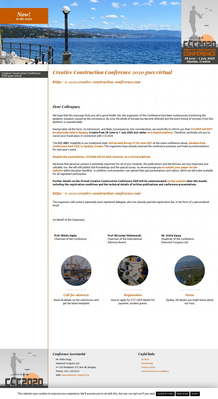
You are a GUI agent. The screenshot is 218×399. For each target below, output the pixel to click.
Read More (182, 394)
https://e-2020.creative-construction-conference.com (96, 81)
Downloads (147, 363)
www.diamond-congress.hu (75, 375)
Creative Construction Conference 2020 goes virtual (21, 74)
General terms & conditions (155, 371)
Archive (145, 359)
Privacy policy (148, 367)
